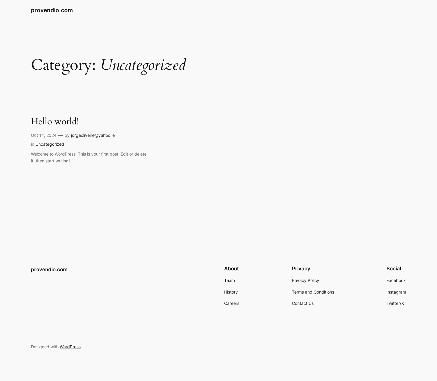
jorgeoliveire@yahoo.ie (93, 135)
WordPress (70, 346)
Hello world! (55, 122)
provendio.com (52, 10)
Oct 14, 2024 (43, 135)
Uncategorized (49, 144)
